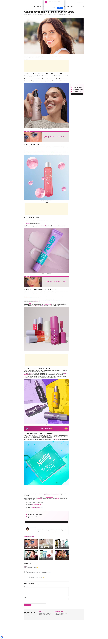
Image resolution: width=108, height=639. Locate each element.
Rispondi (29, 568)
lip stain (30, 303)
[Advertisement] (46, 66)
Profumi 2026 (57, 539)
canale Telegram (39, 498)
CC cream (42, 150)
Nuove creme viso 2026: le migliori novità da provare (46, 558)
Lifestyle (67, 6)
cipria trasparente (30, 373)
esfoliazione (32, 154)
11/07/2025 (25, 16)
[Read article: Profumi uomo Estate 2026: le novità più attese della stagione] (62, 544)
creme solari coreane (54, 152)
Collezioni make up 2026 (28, 550)
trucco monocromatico (47, 304)
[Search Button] (83, 7)
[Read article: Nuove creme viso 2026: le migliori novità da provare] (46, 555)
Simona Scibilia (33, 527)
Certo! (60, 7)
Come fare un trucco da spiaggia (30, 505)
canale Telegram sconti (49, 497)
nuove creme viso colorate (44, 294)
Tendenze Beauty (27, 539)
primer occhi (28, 223)
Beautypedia (72, 6)
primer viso (27, 222)
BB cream (38, 150)
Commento (26, 586)
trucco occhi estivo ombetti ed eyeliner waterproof (52, 300)
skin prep (29, 146)
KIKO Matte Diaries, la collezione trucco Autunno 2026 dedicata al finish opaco (31, 558)
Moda (38, 6)
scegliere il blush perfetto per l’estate (36, 507)
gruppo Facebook (47, 494)
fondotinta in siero (33, 294)
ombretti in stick (49, 299)
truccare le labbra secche (36, 305)
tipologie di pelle (26, 226)
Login (79, 2)
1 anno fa (34, 566)
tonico (54, 147)
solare (29, 152)
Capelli (41, 6)
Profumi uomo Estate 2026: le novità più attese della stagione (61, 547)
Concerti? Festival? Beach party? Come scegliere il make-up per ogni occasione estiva (61, 557)
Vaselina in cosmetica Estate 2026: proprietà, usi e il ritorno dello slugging (46, 547)
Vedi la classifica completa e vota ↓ (77, 93)
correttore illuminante (27, 297)
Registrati (82, 2)
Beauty (35, 6)
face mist (56, 439)
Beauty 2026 (42, 539)
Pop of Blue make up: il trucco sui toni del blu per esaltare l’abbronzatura (31, 547)
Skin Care (41, 550)
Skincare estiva (28, 508)
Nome (25, 597)
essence (61, 147)
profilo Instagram (55, 494)
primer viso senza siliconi (43, 225)
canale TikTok (57, 498)
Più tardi (53, 7)
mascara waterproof (36, 301)
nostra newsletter (43, 493)
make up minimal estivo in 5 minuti (37, 504)
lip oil (42, 305)
